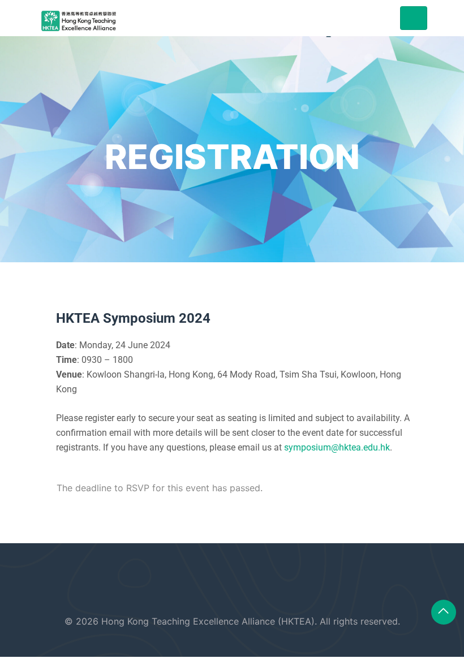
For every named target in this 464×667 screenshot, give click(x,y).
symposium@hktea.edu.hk (337, 447)
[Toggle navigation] (413, 18)
